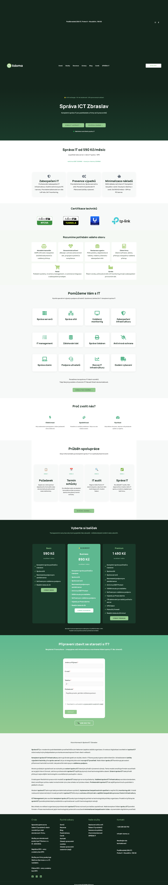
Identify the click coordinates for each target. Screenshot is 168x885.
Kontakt (63, 845)
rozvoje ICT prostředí (88, 767)
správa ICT (132, 756)
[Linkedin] (41, 883)
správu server (54, 767)
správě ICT (35, 808)
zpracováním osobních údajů (93, 704)
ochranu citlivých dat (88, 800)
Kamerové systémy (95, 837)
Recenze (76, 66)
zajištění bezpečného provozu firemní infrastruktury (116, 800)
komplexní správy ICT (61, 805)
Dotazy (84, 66)
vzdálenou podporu (80, 770)
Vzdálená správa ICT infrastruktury (107, 786)
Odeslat (71, 718)
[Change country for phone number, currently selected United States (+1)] (67, 684)
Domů (61, 66)
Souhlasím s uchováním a (85, 704)
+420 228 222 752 (123, 833)
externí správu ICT (71, 775)
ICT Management (37, 805)
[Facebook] (32, 883)
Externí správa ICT (116, 778)
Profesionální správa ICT (99, 789)
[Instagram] (37, 883)
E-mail (67, 671)
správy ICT (109, 767)
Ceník (97, 66)
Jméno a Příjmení (71, 662)
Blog (90, 66)
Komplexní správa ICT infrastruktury (44, 764)
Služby (67, 66)
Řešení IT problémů (95, 834)
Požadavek (69, 689)
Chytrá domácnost (95, 839)
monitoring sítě (124, 797)
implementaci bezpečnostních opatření (94, 797)
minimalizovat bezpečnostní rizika (96, 816)
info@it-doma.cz (123, 840)
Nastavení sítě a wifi (95, 831)
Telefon (68, 680)
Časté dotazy (65, 839)
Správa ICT (35, 756)
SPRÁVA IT (105, 66)
